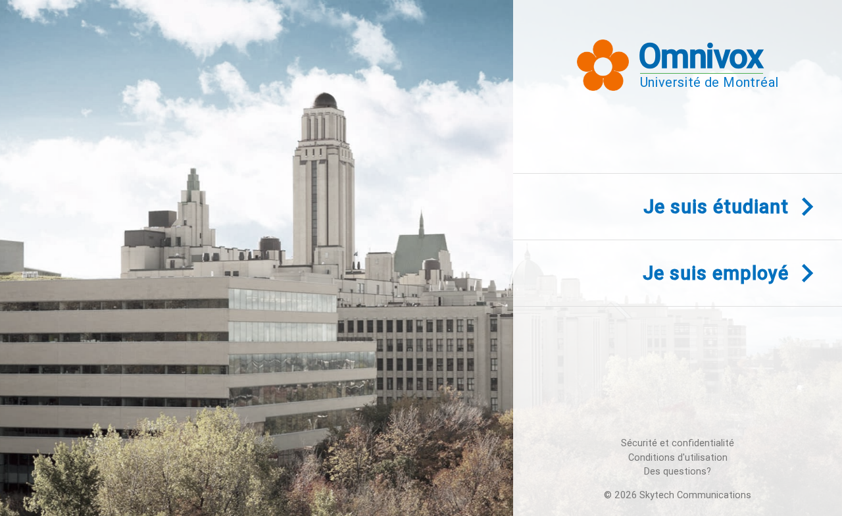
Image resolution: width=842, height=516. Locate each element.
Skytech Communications (695, 495)
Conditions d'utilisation (678, 457)
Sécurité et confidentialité (677, 443)
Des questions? (677, 471)
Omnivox (700, 56)
